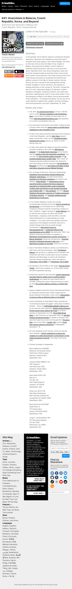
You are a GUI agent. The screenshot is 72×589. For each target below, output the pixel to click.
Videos (5, 467)
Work (5, 489)
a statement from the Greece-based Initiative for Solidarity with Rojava (47, 174)
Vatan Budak (41, 181)
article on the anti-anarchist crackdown (50, 154)
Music (11, 467)
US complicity (51, 191)
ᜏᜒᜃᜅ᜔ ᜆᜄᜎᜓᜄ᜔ (8, 576)
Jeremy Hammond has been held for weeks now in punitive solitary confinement (49, 277)
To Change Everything (12, 470)
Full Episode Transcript (34, 47)
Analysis (6, 446)
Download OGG (54, 44)
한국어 (5, 558)
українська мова (10, 566)
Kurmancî (6, 574)
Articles (6, 441)
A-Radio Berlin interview (48, 152)
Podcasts (23, 6)
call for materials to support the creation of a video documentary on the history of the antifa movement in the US (49, 335)
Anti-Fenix (56, 136)
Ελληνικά (12, 536)
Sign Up (65, 456)
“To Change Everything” (45, 112)
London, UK (51, 322)
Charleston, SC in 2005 (59, 262)
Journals (11, 462)
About (52, 6)
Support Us (64, 3)
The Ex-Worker (9, 507)
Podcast (6, 504)
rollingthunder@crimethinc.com (46, 119)
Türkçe (12, 550)
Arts (4, 443)
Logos (17, 467)
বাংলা (17, 558)
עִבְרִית (5, 563)
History (12, 449)
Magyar (6, 550)
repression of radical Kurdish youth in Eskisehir (47, 186)
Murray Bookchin (35, 239)
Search (36, 6)
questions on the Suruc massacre (41, 179)
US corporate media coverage (50, 156)
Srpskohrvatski (9, 555)
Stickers (13, 465)
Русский (14, 534)
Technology (16, 451)
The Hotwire (8, 512)
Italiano (6, 528)
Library (10, 6)
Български (7, 542)
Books (4, 6)
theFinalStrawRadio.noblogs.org (56, 306)
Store (30, 6)
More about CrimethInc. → (39, 480)
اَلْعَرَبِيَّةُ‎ (18, 555)
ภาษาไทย (12, 563)
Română (12, 558)
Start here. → (39, 493)
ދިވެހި (4, 571)
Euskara (12, 547)
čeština (6, 547)
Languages (45, 6)
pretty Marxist (61, 211)
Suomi (5, 539)
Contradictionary (9, 486)
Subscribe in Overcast (9, 75)
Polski (5, 536)
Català (14, 568)
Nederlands (13, 552)
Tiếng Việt (7, 568)
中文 (14, 542)
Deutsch (12, 528)
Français (6, 531)
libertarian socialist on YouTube (41, 244)
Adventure (11, 443)
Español (12, 526)
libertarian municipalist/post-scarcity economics (47, 237)
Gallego (9, 571)
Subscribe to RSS (9, 71)
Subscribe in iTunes (19, 71)
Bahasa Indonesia (10, 544)
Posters (6, 465)
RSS (11, 441)
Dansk (13, 560)
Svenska (6, 560)
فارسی (5, 552)
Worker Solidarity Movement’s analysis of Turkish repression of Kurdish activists (49, 193)
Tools (16, 6)
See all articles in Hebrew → (13, 9)
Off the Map (13, 502)
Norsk (13, 574)
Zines (5, 462)
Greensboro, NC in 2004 (38, 262)
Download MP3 (35, 44)
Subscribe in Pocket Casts (19, 75)
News (8, 451)
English (6, 526)
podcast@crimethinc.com (8, 67)
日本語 (11, 539)
